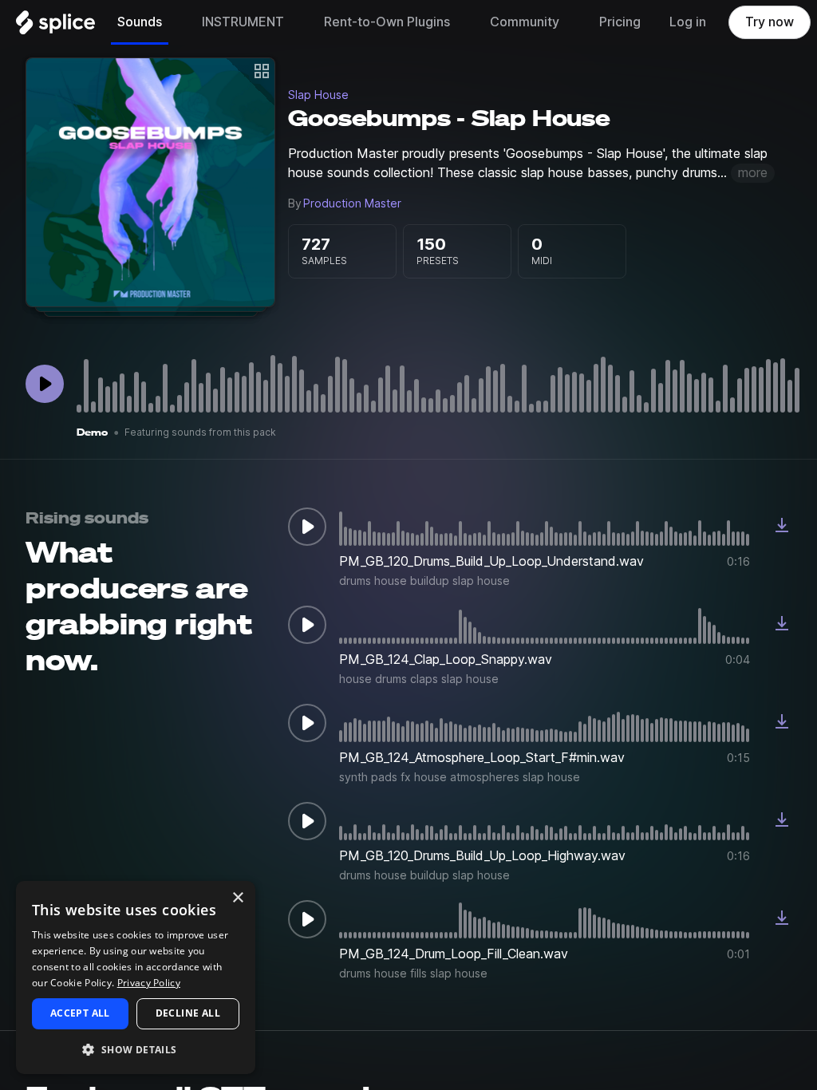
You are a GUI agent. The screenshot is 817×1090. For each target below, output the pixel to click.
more (753, 172)
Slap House (318, 95)
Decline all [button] (188, 1013)
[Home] (55, 26)
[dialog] (135, 977)
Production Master (352, 203)
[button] (135, 1049)
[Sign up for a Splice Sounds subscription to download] (782, 526)
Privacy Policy (148, 982)
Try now (769, 22)
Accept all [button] (80, 1013)
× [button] (237, 898)
